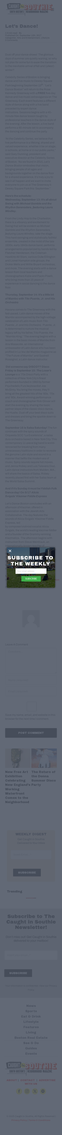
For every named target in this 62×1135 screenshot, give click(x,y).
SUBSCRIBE (31, 578)
